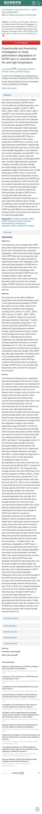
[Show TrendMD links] (39, 773)
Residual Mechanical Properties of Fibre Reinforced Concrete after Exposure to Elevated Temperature (19, 696)
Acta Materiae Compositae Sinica (15, 10)
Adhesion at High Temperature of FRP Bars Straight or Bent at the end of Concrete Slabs (20, 668)
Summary (7, 232)
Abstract (7, 95)
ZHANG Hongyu (23, 72)
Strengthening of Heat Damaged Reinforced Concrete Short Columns (20, 688)
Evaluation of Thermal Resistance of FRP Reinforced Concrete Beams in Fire (20, 678)
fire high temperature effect (23, 219)
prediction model (9, 226)
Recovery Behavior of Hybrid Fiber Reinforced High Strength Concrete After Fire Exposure (19, 760)
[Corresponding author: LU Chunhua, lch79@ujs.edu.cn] (13, 68)
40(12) (4, 12)
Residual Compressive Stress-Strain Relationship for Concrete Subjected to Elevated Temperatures (20, 726)
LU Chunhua (7, 69)
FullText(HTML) (10, 626)
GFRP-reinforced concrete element (16, 221)
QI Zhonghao (22, 69)
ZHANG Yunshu (8, 72)
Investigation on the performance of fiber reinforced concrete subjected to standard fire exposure (19, 706)
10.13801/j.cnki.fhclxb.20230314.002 (21, 15)
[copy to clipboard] (3, 36)
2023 (34, 10)
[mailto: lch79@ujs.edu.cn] (15, 68)
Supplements (10, 643)
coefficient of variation (25, 226)
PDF (22, 43)
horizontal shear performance (14, 223)
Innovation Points (11, 618)
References (10, 632)
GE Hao (31, 69)
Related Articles (10, 638)
